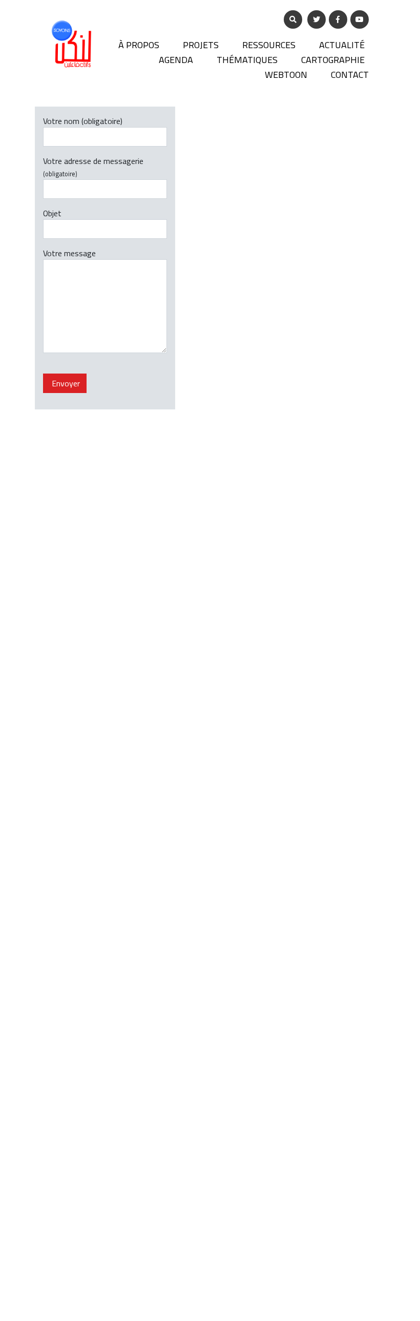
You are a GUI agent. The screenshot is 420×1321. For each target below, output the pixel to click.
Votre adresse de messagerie (93, 167)
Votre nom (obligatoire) (82, 122)
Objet (52, 214)
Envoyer (65, 383)
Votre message (69, 254)
